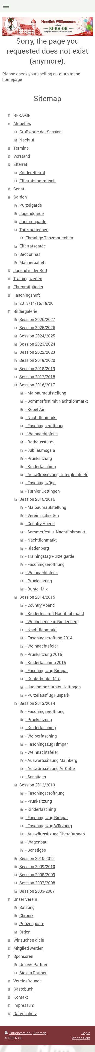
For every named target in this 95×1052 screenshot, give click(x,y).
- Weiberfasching (41, 736)
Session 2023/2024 (37, 344)
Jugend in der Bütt (30, 270)
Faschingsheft (26, 295)
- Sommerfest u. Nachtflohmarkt (55, 532)
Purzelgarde (30, 205)
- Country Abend (40, 523)
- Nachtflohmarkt (41, 417)
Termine (21, 148)
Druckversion (20, 1032)
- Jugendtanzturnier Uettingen (53, 687)
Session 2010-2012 (37, 858)
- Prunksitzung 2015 (43, 654)
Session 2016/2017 (37, 385)
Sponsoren (23, 956)
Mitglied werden (28, 948)
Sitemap (39, 1032)
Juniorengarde (32, 221)
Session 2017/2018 (37, 376)
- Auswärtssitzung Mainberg (51, 760)
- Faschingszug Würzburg (48, 825)
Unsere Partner (33, 964)
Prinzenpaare (31, 923)
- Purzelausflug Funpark (47, 695)
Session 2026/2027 (37, 319)
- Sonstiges (35, 776)
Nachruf (26, 140)
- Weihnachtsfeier (41, 433)
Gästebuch (23, 989)
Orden (24, 932)
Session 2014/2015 (37, 597)
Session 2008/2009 (37, 874)
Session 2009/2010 (37, 866)
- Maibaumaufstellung (45, 393)
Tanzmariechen (33, 229)
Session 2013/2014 (37, 703)
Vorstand (21, 156)
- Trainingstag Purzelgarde (49, 556)
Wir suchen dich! (28, 940)
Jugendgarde (31, 213)
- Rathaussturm (39, 442)
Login (85, 1032)
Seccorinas (29, 254)
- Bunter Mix (36, 589)
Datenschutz (25, 1013)
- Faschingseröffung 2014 (48, 638)
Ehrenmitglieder (28, 286)
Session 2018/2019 (37, 368)
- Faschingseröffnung (45, 425)
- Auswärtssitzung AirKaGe (50, 768)
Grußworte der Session (40, 132)
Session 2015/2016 (37, 499)
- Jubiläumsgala (40, 450)
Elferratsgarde (32, 246)
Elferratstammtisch (37, 180)
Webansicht (81, 1038)
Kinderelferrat (32, 172)
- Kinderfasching (40, 466)
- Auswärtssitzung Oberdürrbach (55, 834)
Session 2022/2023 (37, 352)
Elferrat (20, 164)
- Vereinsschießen (42, 515)
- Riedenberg (37, 548)
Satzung (27, 907)
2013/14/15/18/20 (36, 303)
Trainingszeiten (27, 278)
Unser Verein (25, 899)
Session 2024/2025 (37, 336)
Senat (18, 189)
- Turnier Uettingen (42, 491)
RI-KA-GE (21, 115)
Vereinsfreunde (27, 981)
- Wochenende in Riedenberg (52, 621)
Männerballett (32, 262)
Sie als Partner (33, 972)
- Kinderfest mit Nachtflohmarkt (54, 613)
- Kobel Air (35, 409)
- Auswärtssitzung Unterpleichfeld (56, 474)
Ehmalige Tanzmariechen (49, 238)
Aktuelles (22, 123)
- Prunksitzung (38, 458)
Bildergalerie (25, 311)
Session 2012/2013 (37, 785)
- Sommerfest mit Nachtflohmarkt (56, 401)
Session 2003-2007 (37, 891)
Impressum (23, 1005)
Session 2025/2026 (37, 327)
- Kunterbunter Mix (42, 678)
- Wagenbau (36, 842)
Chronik (26, 915)
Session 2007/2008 (37, 882)
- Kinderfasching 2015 (45, 662)
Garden (20, 197)
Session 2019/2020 (37, 360)
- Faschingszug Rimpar (46, 670)
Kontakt (20, 997)
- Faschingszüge (40, 482)
